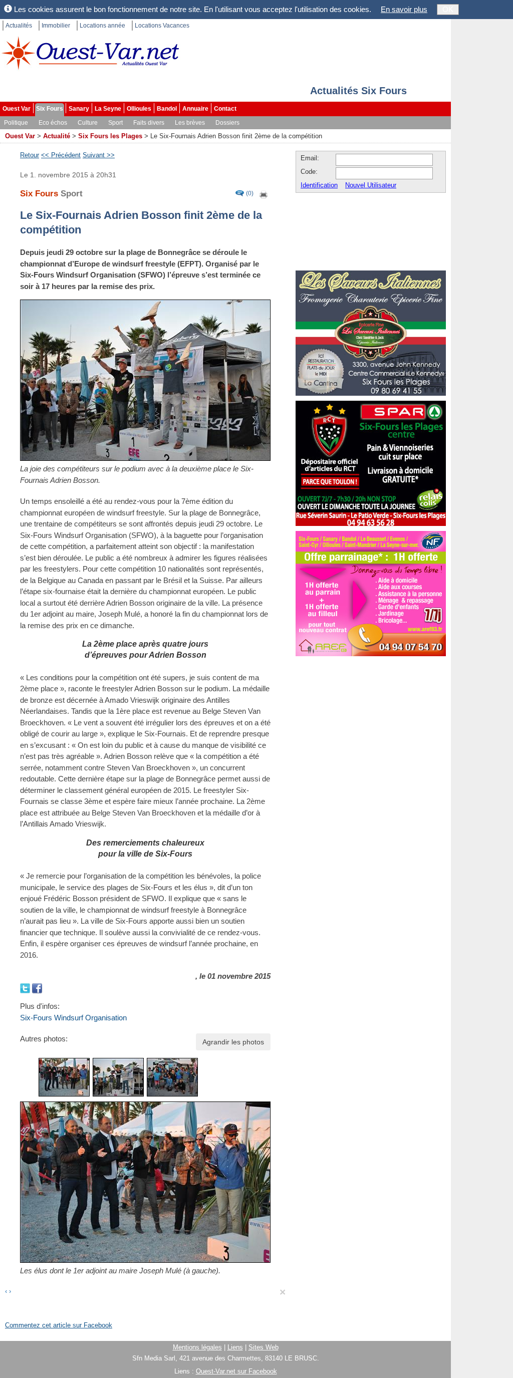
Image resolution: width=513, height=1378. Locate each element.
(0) (249, 193)
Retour (29, 155)
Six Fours (49, 108)
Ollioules (139, 108)
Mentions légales (197, 1347)
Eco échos (53, 122)
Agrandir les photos (233, 1042)
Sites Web (263, 1347)
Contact (225, 108)
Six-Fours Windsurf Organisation (73, 1017)
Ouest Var (17, 108)
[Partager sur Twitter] (26, 987)
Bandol (167, 108)
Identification (319, 185)
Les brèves (190, 122)
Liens (235, 1347)
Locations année (102, 25)
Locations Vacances (162, 25)
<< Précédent (61, 155)
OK (447, 9)
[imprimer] (264, 193)
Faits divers (148, 122)
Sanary (79, 108)
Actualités (19, 25)
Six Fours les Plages (110, 136)
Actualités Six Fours (358, 90)
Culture (88, 122)
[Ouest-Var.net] (90, 53)
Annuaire (195, 108)
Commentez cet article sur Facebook (58, 1325)
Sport (115, 122)
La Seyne (108, 108)
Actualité (56, 136)
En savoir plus (404, 9)
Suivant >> (99, 155)
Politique (16, 122)
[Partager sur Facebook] (37, 987)
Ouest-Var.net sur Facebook (236, 1371)
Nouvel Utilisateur (370, 185)
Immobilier (56, 25)
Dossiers (227, 122)
